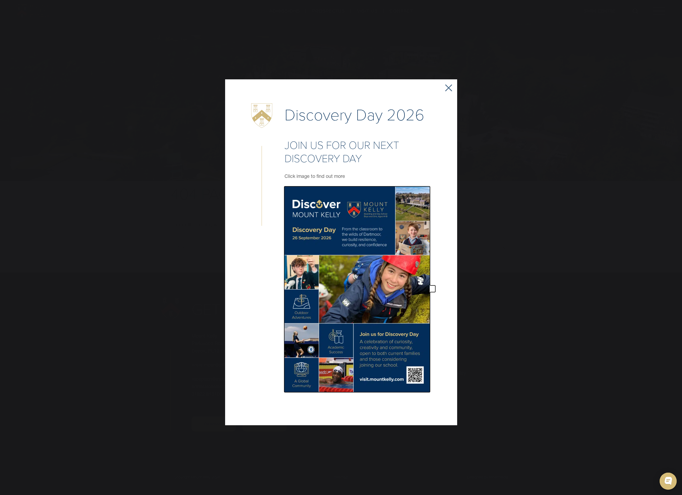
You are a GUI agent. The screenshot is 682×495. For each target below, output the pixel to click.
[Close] (448, 87)
